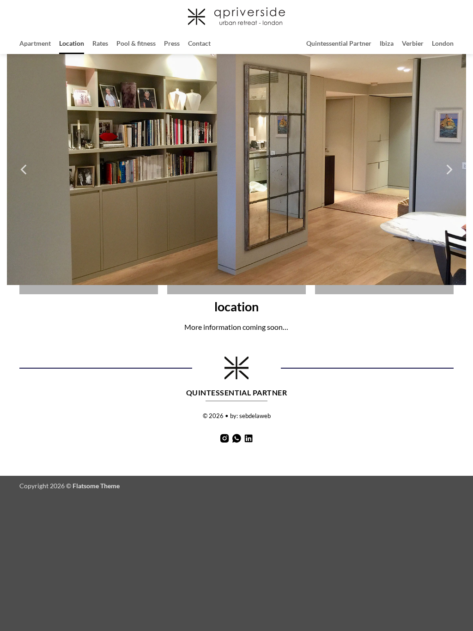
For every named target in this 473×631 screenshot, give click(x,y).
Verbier (413, 43)
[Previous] (24, 169)
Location (71, 43)
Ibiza (387, 43)
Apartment (35, 43)
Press (172, 43)
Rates (100, 43)
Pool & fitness (136, 43)
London (443, 43)
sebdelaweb (255, 415)
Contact (199, 43)
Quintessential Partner (338, 43)
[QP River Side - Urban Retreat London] (236, 15)
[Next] (448, 169)
